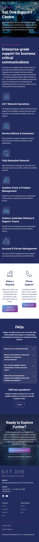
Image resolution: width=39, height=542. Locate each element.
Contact (19, 404)
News (3, 516)
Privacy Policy (6, 526)
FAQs (22, 512)
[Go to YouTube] (7, 496)
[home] (9, 3)
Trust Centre (5, 509)
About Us (4, 506)
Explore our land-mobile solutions (19, 457)
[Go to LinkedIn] (3, 496)
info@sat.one (6, 491)
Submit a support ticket (10, 308)
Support (23, 506)
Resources (23, 509)
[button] (35, 3)
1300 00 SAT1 (6, 489)
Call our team (29, 305)
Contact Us (5, 512)
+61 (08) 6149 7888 (19, 489)
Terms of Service (7, 529)
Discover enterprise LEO (19, 450)
